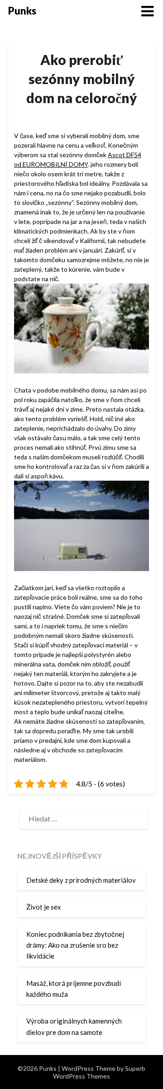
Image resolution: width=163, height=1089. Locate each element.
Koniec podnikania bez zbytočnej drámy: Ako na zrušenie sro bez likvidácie (75, 945)
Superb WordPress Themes (99, 1072)
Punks (22, 11)
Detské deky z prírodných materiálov (81, 880)
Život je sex (43, 907)
